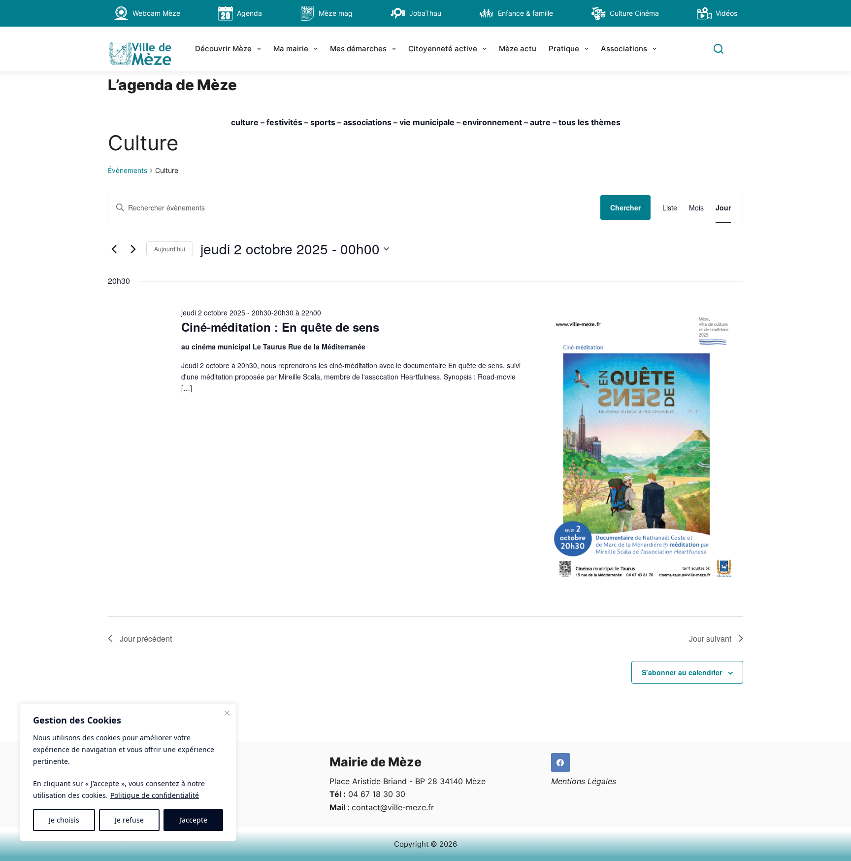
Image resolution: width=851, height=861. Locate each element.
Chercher (625, 207)
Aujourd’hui (169, 248)
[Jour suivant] (133, 249)
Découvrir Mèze (223, 48)
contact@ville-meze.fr (393, 807)
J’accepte (193, 820)
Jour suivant (710, 638)
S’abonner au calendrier (682, 672)
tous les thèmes (589, 122)
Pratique (564, 48)
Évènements (127, 170)
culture (245, 122)
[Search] (718, 49)
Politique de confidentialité (154, 795)
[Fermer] (227, 713)
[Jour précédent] (114, 249)
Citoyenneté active (442, 48)
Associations (624, 48)
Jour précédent (146, 638)
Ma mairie (290, 48)
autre (540, 122)
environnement (492, 122)
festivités (284, 122)
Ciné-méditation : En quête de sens (280, 326)
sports (322, 122)
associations (367, 122)
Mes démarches (358, 48)
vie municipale (427, 122)
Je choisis (64, 820)
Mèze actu (517, 48)
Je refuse (129, 820)
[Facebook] (560, 762)
